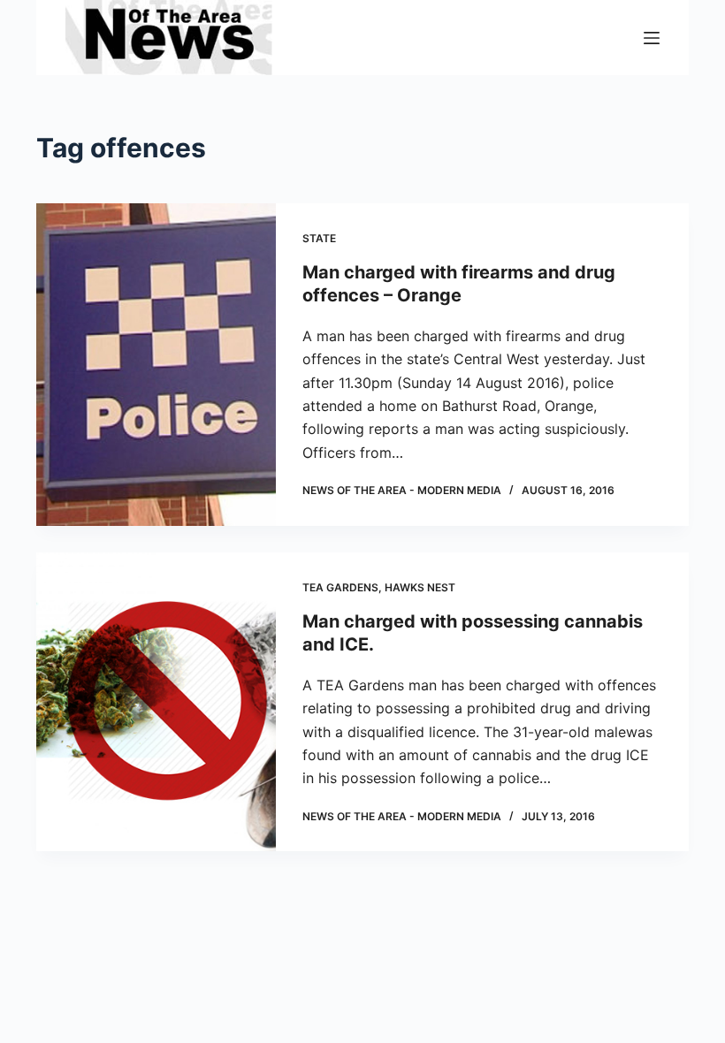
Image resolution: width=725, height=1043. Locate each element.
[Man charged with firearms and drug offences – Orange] (156, 364)
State (319, 238)
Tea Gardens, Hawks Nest (378, 587)
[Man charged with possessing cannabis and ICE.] (156, 702)
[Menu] (652, 38)
